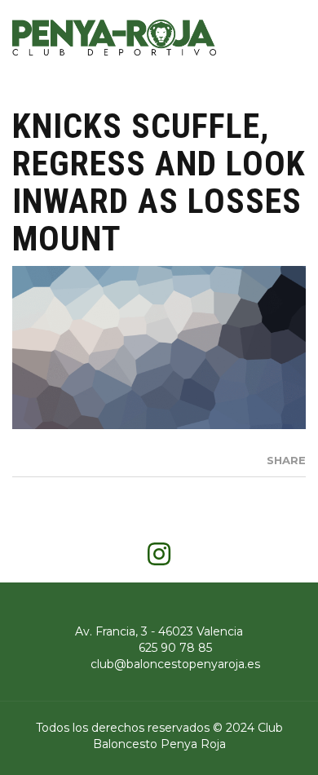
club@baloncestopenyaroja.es (175, 664)
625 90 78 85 (175, 647)
